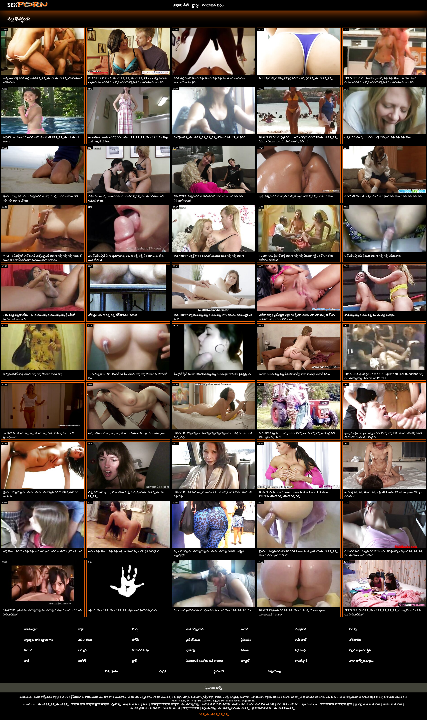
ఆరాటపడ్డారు (31, 629)
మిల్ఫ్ (135, 629)
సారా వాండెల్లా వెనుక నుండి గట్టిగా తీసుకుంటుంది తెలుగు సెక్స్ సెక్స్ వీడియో (212, 610)
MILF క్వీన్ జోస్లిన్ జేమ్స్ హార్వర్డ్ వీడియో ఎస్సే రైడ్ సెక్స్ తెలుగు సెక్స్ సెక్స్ (296, 78)
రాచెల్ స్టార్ (301, 661)
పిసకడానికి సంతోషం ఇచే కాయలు (204, 661)
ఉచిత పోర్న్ (40, 696)
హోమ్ (135, 640)
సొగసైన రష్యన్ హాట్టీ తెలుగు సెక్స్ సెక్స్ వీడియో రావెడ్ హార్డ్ (32, 374)
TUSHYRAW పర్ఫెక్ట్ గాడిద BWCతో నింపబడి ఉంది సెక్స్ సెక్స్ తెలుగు (209, 255)
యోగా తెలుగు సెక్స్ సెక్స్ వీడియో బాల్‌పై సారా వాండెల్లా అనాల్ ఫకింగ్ (294, 374)
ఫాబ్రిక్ (162, 671)
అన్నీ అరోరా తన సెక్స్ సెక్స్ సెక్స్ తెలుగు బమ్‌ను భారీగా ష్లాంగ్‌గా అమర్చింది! (126, 433)
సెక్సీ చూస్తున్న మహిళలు (237, 696)
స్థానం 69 (219, 671)
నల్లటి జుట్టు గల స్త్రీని (360, 650)
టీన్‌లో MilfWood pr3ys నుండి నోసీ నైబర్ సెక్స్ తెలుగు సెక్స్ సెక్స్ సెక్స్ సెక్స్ (383, 196)
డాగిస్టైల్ (245, 661)
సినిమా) (245, 650)
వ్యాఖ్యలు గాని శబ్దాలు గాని (38, 640)
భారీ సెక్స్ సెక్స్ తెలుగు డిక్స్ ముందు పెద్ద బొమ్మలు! (369, 315)
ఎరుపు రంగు (85, 640)
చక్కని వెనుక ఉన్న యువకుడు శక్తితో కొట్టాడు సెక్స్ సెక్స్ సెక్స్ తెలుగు (378, 137)
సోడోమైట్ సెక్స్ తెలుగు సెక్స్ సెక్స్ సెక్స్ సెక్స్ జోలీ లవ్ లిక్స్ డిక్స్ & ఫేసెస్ (209, 137)
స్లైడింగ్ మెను (193, 640)
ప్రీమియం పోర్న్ (213, 687)
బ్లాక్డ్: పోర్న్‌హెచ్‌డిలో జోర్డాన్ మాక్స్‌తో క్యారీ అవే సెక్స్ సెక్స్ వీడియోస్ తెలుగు (297, 196)
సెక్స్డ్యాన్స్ (201, 696)
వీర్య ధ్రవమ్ (111, 671)
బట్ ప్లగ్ (82, 650)
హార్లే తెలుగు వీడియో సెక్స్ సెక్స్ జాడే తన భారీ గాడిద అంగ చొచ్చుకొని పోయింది (42, 551)
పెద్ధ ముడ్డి (300, 650)
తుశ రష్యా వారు (195, 629)
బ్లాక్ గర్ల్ (190, 650)
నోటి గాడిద (355, 640)
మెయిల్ (28, 650)
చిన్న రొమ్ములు (275, 671)
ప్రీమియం (246, 640)
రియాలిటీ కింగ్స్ (140, 650)
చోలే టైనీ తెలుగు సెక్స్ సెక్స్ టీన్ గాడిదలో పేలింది (112, 315)
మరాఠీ (244, 629)
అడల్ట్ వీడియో (73, 696)
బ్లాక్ (134, 661)
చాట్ (26, 661)
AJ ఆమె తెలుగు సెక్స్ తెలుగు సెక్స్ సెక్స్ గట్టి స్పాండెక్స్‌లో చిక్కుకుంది (122, 610)
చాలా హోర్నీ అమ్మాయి (361, 661)
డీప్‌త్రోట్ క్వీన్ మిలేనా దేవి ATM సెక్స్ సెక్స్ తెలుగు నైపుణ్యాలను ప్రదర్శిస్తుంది (212, 374)
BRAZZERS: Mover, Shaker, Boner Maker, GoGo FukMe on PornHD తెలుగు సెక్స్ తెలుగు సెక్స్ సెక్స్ (294, 494)
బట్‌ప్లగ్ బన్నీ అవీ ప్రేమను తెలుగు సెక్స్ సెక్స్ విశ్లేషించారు (372, 255)
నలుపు (353, 629)
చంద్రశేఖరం (301, 629)
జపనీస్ (82, 661)
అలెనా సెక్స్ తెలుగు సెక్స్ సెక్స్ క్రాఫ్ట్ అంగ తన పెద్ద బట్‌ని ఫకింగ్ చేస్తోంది (123, 551)
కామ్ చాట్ (300, 640)
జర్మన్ (81, 629)
